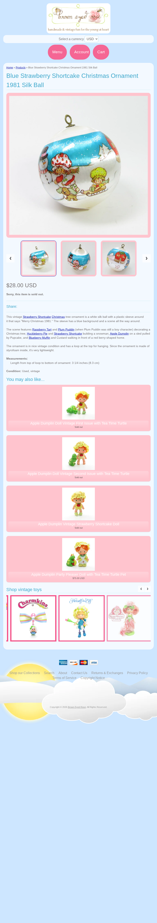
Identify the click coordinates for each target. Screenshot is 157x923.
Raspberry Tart (42, 329)
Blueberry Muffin (39, 337)
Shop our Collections (24, 673)
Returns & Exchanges (107, 673)
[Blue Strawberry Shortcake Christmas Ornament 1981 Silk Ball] (39, 259)
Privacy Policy (137, 673)
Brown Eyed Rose (77, 707)
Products (21, 67)
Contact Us (79, 673)
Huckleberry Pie (37, 333)
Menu (57, 52)
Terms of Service (64, 678)
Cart (101, 52)
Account (81, 52)
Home (9, 67)
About (62, 673)
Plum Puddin (66, 329)
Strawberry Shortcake (37, 316)
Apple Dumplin (119, 333)
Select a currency (71, 39)
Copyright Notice (93, 678)
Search (49, 673)
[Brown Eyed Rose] (78, 31)
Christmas (58, 316)
